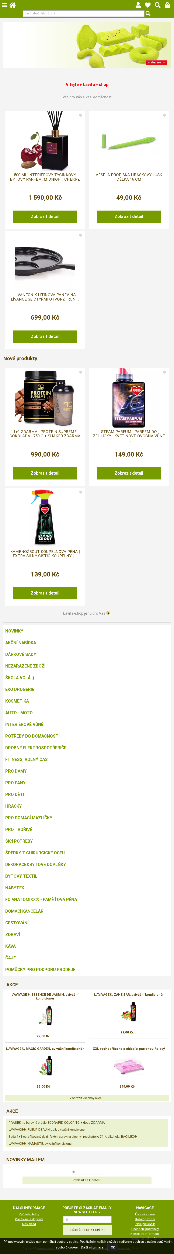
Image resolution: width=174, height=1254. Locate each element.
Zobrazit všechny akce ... (87, 1098)
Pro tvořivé (18, 829)
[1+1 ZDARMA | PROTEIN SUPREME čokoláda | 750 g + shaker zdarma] (45, 398)
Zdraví (12, 934)
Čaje (10, 957)
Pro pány (15, 782)
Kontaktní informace (145, 1234)
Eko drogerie (19, 689)
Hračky (13, 806)
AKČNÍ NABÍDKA (20, 642)
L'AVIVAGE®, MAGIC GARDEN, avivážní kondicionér (45, 1049)
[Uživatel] (150, 6)
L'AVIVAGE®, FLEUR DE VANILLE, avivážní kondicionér (47, 1130)
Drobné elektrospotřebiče (35, 747)
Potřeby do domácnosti (32, 736)
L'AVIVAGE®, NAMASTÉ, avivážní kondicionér (40, 1144)
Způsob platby (29, 1214)
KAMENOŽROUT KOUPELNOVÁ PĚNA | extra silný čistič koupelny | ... (45, 554)
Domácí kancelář (24, 911)
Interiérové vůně (24, 724)
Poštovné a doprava (29, 1219)
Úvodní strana (145, 1214)
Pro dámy (16, 771)
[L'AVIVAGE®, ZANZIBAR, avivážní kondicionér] (129, 1011)
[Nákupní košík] (169, 6)
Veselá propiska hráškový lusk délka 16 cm (129, 177)
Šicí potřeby (19, 841)
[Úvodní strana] (14, 6)
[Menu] (4, 5)
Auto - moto (19, 712)
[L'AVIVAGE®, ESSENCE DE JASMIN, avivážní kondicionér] (45, 1015)
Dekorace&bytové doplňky (35, 864)
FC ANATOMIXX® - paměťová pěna (41, 899)
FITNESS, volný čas (26, 759)
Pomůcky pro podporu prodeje (40, 969)
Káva (10, 946)
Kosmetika (17, 701)
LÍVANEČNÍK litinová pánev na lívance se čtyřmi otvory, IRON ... (45, 297)
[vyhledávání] (160, 6)
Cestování (16, 922)
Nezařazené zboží (25, 666)
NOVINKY (14, 631)
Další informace (92, 1247)
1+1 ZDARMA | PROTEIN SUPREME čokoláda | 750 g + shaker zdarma (45, 434)
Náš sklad (29, 1224)
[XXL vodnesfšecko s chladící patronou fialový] (129, 1066)
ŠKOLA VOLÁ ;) (19, 677)
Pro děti (14, 794)
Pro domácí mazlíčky (28, 817)
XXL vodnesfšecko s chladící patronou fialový (129, 1049)
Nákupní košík (145, 1224)
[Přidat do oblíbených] (81, 115)
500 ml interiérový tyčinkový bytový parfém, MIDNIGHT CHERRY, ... (45, 179)
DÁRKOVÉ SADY (20, 654)
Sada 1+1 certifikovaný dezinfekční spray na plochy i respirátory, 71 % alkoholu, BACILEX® (72, 1137)
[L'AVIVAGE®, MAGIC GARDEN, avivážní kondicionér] (45, 1066)
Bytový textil (21, 876)
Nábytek (14, 887)
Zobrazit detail (45, 216)
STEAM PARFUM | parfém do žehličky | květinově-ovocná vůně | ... (129, 436)
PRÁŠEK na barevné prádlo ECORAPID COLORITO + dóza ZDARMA (56, 1123)
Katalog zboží (145, 1219)
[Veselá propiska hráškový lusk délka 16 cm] (129, 141)
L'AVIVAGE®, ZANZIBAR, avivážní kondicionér (129, 995)
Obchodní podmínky (145, 1229)
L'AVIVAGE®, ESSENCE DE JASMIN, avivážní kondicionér (45, 996)
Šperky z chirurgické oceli (35, 852)
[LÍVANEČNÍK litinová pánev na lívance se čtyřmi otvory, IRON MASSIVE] (45, 261)
